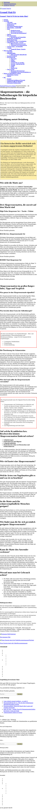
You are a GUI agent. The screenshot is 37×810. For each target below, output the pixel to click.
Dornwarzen (14, 58)
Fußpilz (12, 66)
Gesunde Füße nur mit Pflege (17, 62)
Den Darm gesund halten (16, 31)
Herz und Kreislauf (11, 35)
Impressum (7, 2)
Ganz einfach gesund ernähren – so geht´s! (16, 701)
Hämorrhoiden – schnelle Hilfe (14, 27)
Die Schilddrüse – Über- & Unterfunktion (16, 41)
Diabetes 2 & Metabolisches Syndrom (12, 73)
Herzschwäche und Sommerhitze (18, 37)
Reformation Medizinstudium (14, 83)
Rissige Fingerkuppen (12, 39)
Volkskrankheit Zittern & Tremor (13, 712)
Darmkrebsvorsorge (15, 30)
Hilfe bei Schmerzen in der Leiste (18, 44)
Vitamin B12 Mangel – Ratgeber (18, 49)
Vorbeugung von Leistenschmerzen (19, 45)
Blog (5, 77)
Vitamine (9, 48)
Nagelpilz (13, 65)
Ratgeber (9, 79)
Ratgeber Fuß (14, 68)
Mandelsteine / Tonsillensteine (14, 38)
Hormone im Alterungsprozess (18, 70)
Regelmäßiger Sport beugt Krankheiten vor (21, 72)
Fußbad (12, 60)
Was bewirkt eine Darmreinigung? (19, 33)
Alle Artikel (9, 22)
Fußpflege (13, 61)
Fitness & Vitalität (8, 50)
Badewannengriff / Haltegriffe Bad (19, 54)
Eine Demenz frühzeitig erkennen (14, 26)
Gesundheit (6, 21)
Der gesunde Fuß (11, 57)
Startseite (6, 19)
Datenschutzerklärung (10, 4)
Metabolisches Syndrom (12, 74)
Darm (8, 29)
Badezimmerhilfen (11, 53)
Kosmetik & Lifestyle (12, 56)
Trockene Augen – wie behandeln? (15, 46)
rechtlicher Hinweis (9, 5)
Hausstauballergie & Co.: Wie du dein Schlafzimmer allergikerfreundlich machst (18, 703)
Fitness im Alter (10, 69)
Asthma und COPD (11, 23)
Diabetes (9, 34)
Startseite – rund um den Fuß (17, 64)
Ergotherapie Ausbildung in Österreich (16, 80)
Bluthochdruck (10, 25)
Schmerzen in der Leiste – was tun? (15, 42)
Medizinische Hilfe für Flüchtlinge (15, 81)
